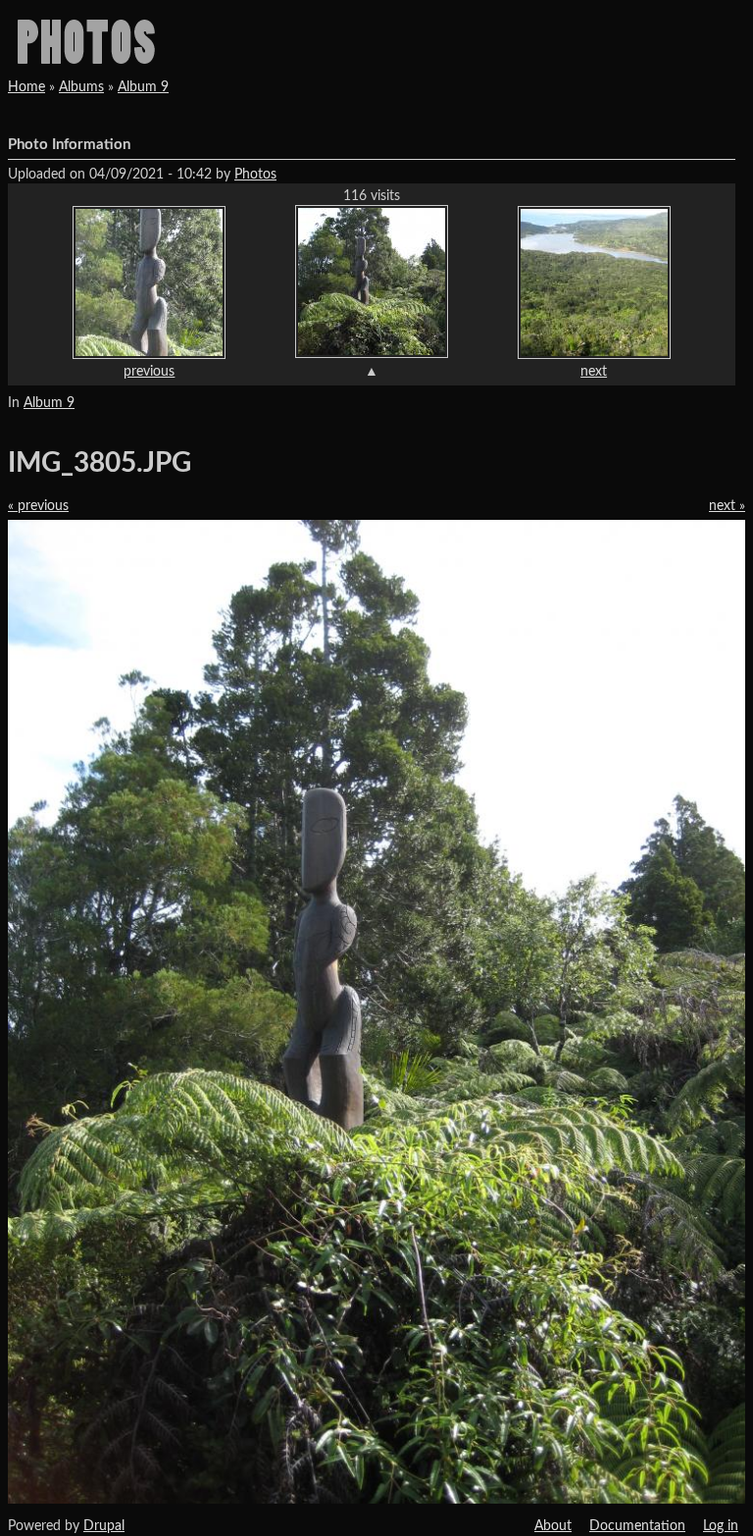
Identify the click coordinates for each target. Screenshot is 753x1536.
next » (727, 506)
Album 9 (143, 87)
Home (26, 87)
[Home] (86, 41)
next (593, 372)
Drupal (104, 1526)
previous (149, 372)
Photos (255, 174)
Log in (720, 1526)
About (553, 1526)
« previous (38, 506)
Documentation (637, 1526)
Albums (81, 87)
